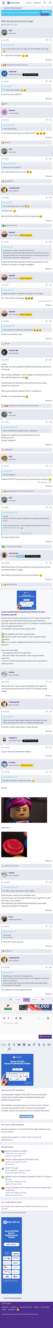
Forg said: (6, 246)
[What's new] (44, 3)
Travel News (9, 1164)
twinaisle (4, 1208)
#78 (50, 882)
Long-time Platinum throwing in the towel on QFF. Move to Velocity (28, 1189)
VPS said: (6, 86)
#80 (50, 967)
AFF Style (7, 1303)
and (12, 226)
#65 (50, 197)
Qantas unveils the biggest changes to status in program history (28, 1178)
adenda (34, 1206)
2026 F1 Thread (11, 1168)
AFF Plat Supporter (31, 74)
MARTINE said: (8, 163)
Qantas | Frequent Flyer (13, 1156)
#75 (50, 711)
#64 (50, 159)
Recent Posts (7, 1147)
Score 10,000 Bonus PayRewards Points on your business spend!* (23, 613)
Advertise (11, 1309)
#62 (50, 81)
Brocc (13, 1206)
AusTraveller (5, 1206)
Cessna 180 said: (9, 427)
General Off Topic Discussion (15, 1172)
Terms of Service (26, 1307)
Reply (50, 60)
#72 (50, 507)
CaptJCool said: (8, 931)
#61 (50, 40)
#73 (50, 563)
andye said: (7, 290)
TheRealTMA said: (9, 887)
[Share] (46, 40)
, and (17, 65)
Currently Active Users (11, 1202)
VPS (4, 24)
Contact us (14, 1307)
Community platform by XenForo (20, 1314)
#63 (50, 120)
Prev (19, 999)
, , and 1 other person (20, 491)
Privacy (36, 1307)
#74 (50, 682)
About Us (5, 1307)
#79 (50, 926)
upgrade (15, 1108)
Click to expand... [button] (26, 533)
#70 (50, 422)
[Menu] (4, 2)
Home (4, 1309)
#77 (50, 772)
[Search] (49, 3)
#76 (50, 747)
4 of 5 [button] (26, 999)
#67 (50, 285)
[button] (4, 1018)
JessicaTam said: (8, 777)
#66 (50, 242)
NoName (19, 1206)
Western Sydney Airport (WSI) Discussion (22, 1159)
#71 (50, 466)
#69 (50, 360)
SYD (38, 1206)
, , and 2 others (23, 406)
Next (34, 999)
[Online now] (6, 461)
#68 (50, 321)
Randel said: (7, 326)
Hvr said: (6, 471)
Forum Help (45, 1307)
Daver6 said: (7, 45)
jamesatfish (27, 1206)
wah (42, 1206)
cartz (46, 1206)
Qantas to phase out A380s (16, 1151)
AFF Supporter (27, 235)
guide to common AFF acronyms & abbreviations (21, 1138)
